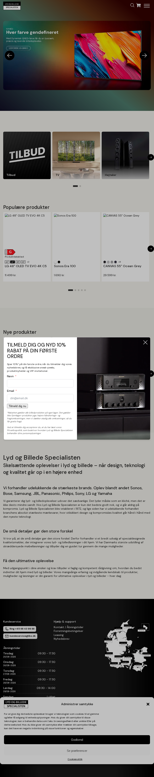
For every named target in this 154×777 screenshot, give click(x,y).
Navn (10, 376)
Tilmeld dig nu (17, 406)
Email (10, 391)
